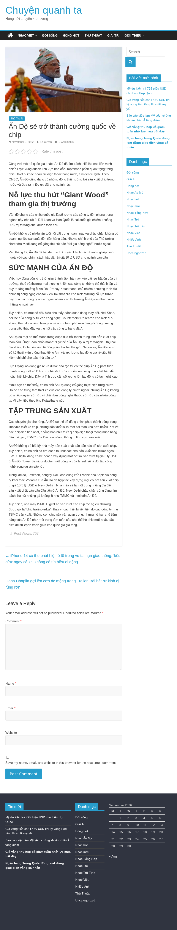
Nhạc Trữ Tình (136, 226)
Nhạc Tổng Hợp (137, 212)
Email (10, 708)
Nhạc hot (132, 199)
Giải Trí (113, 35)
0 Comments (66, 141)
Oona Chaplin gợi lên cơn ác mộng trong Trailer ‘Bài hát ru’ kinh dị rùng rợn (62, 584)
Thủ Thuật (93, 35)
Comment (13, 621)
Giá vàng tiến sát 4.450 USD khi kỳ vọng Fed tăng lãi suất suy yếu (148, 104)
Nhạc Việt (26, 35)
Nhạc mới (133, 206)
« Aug (113, 856)
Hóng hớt (71, 35)
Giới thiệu (133, 35)
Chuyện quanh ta (43, 10)
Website (11, 732)
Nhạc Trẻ (132, 219)
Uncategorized (136, 253)
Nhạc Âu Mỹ (134, 192)
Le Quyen (46, 141)
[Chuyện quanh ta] (10, 35)
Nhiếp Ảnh (133, 239)
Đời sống (50, 35)
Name (10, 683)
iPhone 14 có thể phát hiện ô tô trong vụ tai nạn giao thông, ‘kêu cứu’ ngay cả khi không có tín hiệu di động (62, 558)
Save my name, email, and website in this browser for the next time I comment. (61, 762)
